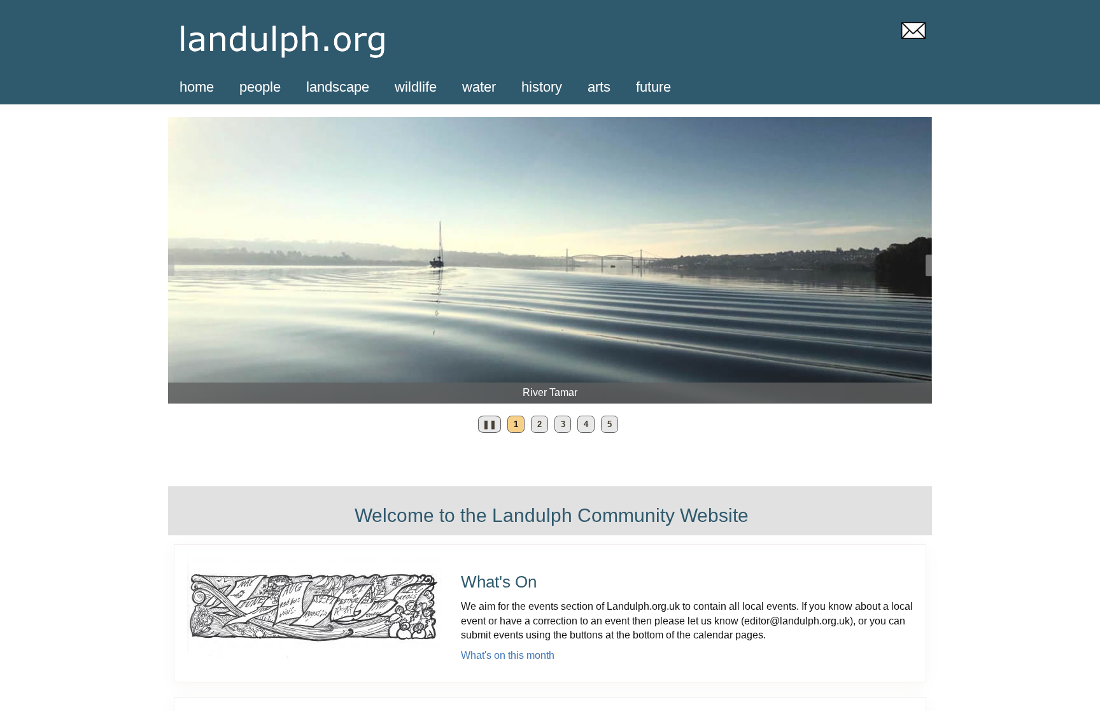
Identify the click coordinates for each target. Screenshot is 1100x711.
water (479, 87)
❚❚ (487, 426)
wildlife (416, 87)
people (260, 87)
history (541, 87)
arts (599, 87)
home (197, 87)
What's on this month (507, 655)
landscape (337, 87)
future (653, 87)
